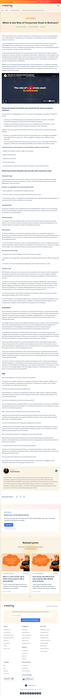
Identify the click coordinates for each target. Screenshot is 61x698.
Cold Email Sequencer (45, 640)
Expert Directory (26, 637)
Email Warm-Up (7, 629)
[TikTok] (38, 693)
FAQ (5, 668)
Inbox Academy (43, 651)
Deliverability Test (44, 632)
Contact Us (6, 673)
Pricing (5, 646)
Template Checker (44, 637)
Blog (7, 10)
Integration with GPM (9, 637)
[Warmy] (7, 6)
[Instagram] (30, 693)
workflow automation (48, 287)
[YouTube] (28, 693)
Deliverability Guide (44, 629)
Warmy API (6, 640)
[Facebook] (35, 693)
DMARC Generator (44, 648)
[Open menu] (58, 6)
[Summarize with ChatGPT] (16, 496)
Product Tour (7, 648)
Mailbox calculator (44, 635)
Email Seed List (7, 632)
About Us (6, 671)
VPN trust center (17, 237)
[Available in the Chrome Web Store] (28, 679)
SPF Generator (43, 646)
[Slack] (23, 693)
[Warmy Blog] (9, 606)
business (22, 38)
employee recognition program (32, 141)
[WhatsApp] (21, 693)
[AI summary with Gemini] (38, 689)
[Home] (2, 10)
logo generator (19, 137)
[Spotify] (40, 693)
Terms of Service (26, 671)
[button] (29, 596)
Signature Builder (44, 643)
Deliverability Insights (8, 635)
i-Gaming (24, 658)
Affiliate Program (26, 632)
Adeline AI (24, 656)
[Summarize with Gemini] (20, 496)
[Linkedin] (26, 693)
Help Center (25, 629)
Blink (45, 281)
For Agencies (7, 643)
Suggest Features (26, 643)
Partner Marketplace (26, 635)
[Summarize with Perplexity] (24, 496)
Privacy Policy (25, 668)
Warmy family (25, 640)
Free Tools (8, 524)
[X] (33, 693)
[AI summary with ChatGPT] (36, 689)
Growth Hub (25, 653)
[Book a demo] (9, 679)
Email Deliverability (15, 10)
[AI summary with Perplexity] (40, 689)
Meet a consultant (44, 1)
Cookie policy (25, 665)
